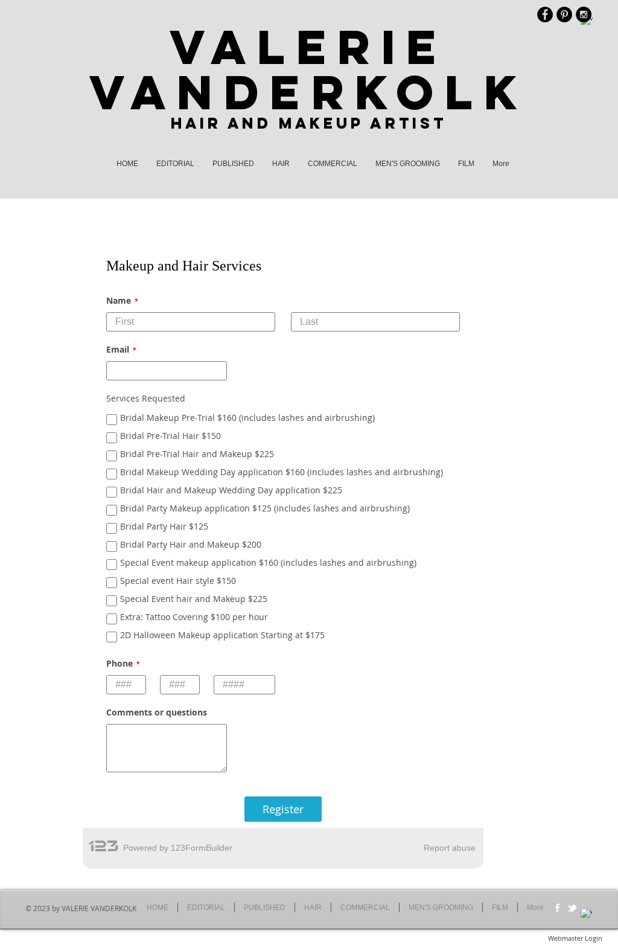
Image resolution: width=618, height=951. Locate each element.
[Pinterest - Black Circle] (564, 14)
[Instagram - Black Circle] (583, 14)
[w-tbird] (572, 908)
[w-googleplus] (586, 914)
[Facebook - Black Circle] (545, 14)
